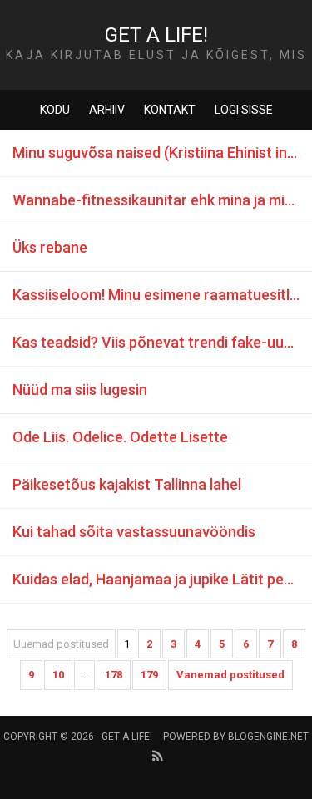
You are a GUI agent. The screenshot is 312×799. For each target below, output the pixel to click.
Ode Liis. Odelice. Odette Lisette (120, 437)
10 (58, 674)
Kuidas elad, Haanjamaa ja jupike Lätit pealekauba (162, 579)
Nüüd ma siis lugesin (79, 389)
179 (149, 674)
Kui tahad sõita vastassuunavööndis (133, 531)
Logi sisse (244, 109)
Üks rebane (49, 247)
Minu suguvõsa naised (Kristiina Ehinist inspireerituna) (162, 152)
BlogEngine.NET (268, 736)
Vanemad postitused (230, 674)
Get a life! (156, 35)
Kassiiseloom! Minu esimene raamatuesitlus (158, 294)
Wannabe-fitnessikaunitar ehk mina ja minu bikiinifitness (162, 200)
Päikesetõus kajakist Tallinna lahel (126, 484)
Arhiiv (107, 109)
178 (113, 674)
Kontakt (170, 109)
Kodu (55, 109)
